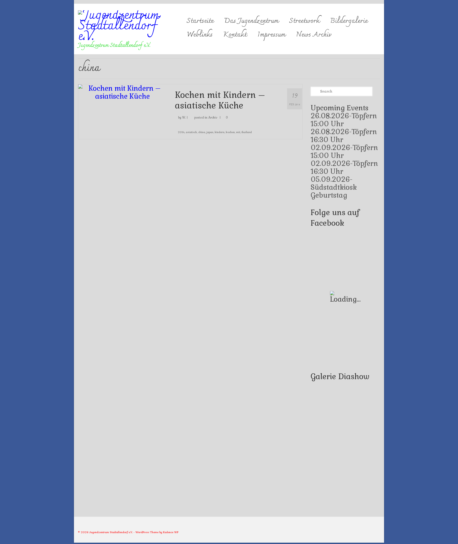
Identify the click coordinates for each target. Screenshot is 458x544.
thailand (246, 132)
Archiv (212, 117)
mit (238, 132)
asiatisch (191, 132)
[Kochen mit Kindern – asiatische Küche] (122, 91)
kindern (219, 132)
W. (184, 117)
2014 (181, 132)
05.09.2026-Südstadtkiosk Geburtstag (334, 187)
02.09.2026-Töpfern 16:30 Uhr (344, 167)
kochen (230, 132)
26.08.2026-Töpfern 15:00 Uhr (344, 119)
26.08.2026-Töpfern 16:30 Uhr (344, 135)
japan (209, 132)
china (201, 132)
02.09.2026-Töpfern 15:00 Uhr (344, 151)
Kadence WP (170, 532)
